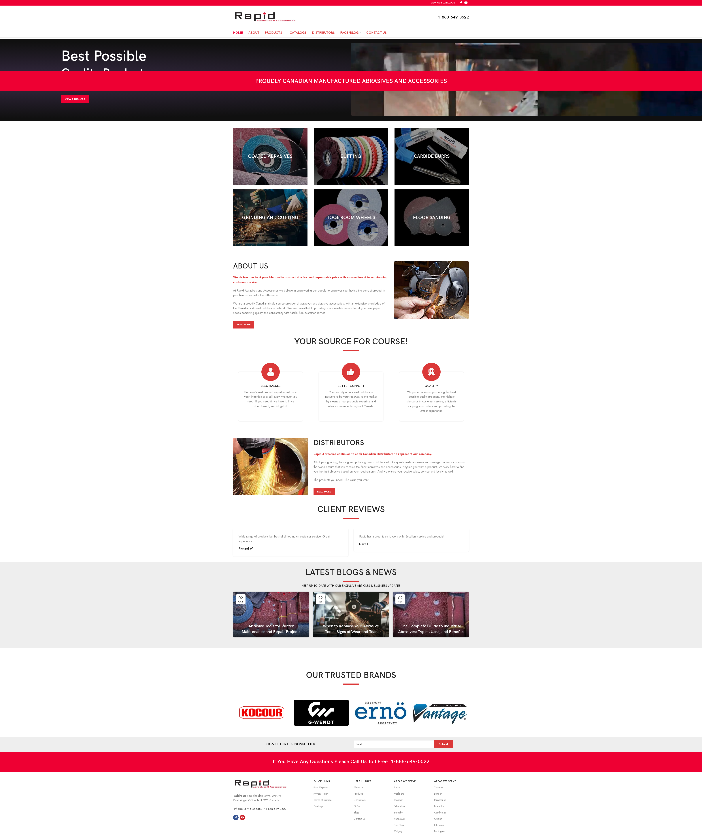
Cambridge (440, 812)
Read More (244, 324)
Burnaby (398, 812)
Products (358, 794)
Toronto (438, 787)
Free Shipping (321, 787)
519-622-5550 (253, 809)
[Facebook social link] (236, 817)
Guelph (438, 819)
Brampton (439, 806)
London (438, 794)
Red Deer (399, 825)
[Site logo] (265, 17)
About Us (358, 787)
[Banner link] (270, 156)
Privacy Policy (321, 794)
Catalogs (318, 806)
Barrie (397, 787)
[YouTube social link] (242, 817)
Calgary (398, 831)
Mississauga (440, 800)
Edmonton (399, 806)
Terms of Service (322, 800)
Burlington (439, 831)
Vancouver (399, 819)
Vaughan (398, 800)
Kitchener (439, 825)
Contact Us (359, 819)
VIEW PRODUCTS (75, 99)
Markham (399, 794)
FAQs (357, 806)
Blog (356, 812)
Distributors (359, 800)
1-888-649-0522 (453, 17)
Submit (443, 744)
